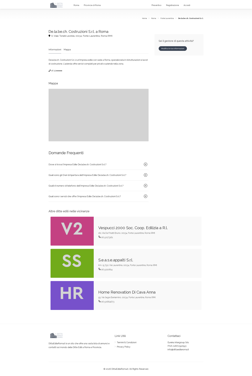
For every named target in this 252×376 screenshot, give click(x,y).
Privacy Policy (123, 347)
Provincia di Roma (92, 5)
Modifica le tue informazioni (172, 49)
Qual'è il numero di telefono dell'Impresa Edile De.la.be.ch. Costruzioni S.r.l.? (86, 185)
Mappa (67, 49)
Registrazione (172, 5)
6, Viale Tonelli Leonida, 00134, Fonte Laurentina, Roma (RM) (81, 36)
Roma (76, 5)
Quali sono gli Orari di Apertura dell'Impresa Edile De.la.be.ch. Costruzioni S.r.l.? (87, 175)
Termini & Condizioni (126, 342)
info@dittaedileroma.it (178, 349)
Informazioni (55, 49)
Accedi (187, 5)
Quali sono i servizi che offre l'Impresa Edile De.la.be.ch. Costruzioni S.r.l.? (85, 196)
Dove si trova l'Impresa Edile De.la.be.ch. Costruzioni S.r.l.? (77, 164)
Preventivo (156, 5)
